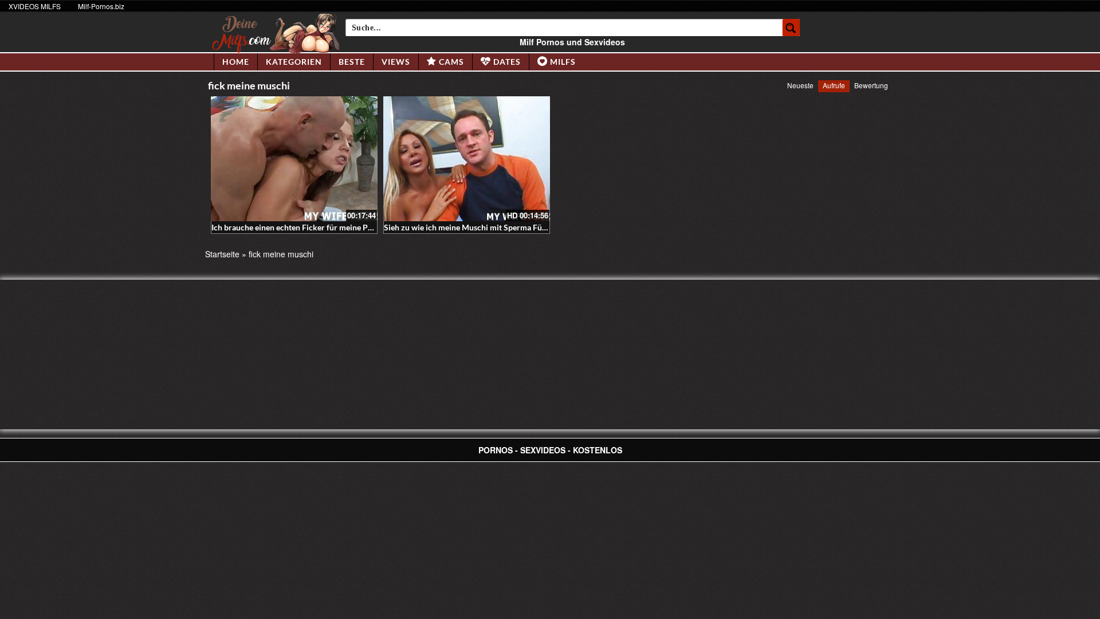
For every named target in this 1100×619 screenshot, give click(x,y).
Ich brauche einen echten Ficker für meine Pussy (297, 227)
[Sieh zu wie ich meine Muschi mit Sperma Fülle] (466, 158)
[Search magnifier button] (791, 27)
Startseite (222, 254)
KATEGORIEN (294, 61)
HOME (235, 61)
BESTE (352, 61)
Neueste (800, 85)
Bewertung (871, 85)
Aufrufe (834, 85)
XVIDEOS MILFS (35, 6)
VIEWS (396, 61)
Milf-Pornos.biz (101, 6)
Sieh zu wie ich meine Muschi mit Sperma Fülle (467, 227)
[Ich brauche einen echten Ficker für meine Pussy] (294, 158)
